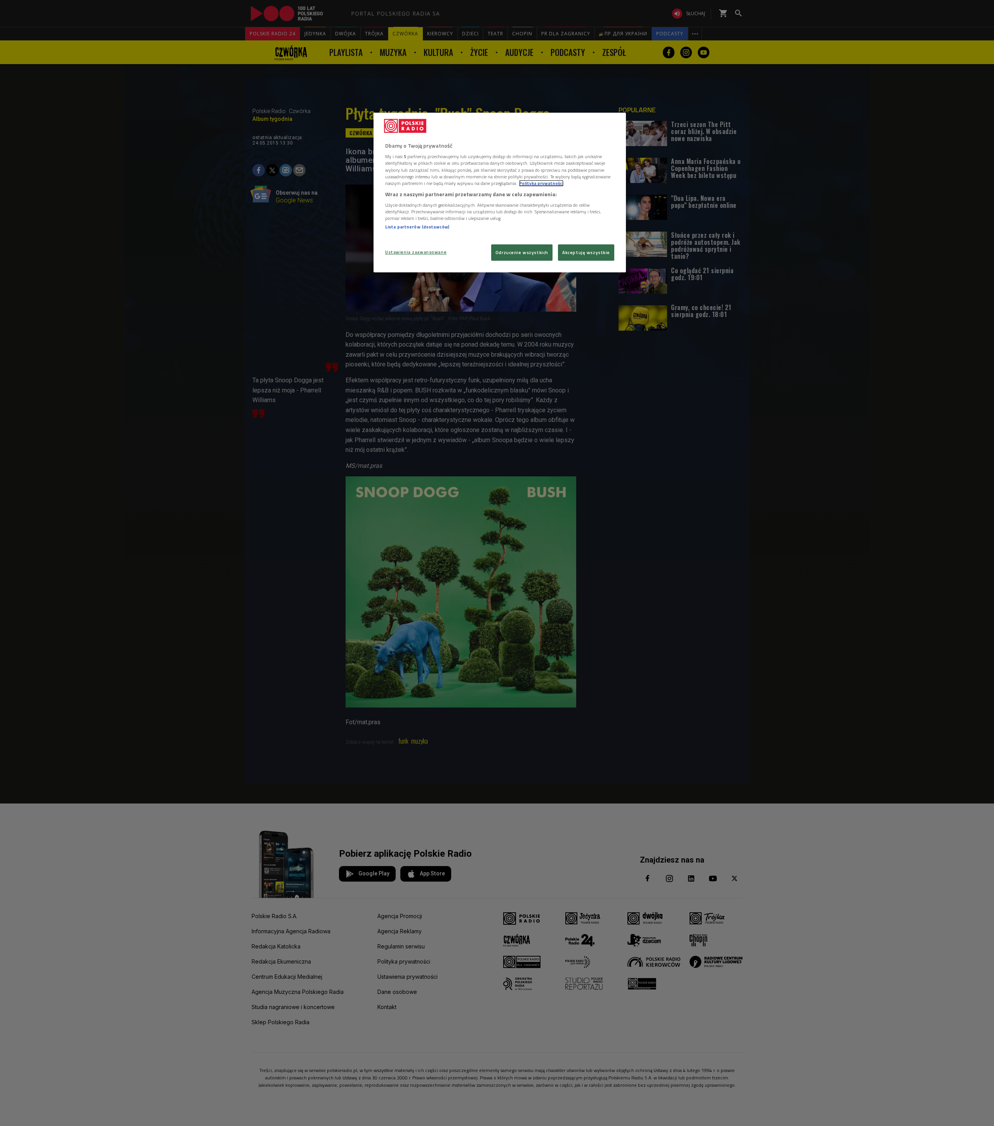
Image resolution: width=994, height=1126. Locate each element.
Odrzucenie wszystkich (521, 252)
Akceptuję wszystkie (586, 252)
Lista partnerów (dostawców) (417, 226)
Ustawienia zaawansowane (416, 252)
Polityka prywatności (541, 183)
